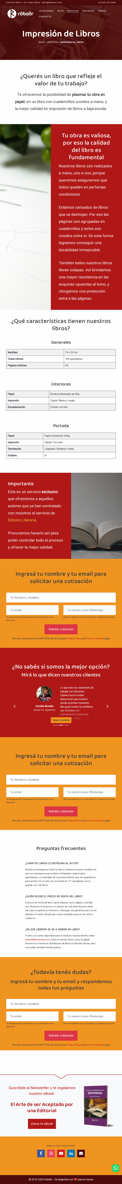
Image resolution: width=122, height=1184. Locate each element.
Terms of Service (95, 638)
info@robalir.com (52, 3)
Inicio (41, 42)
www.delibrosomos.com (37, 939)
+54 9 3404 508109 (31, 3)
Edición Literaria (22, 520)
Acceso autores (107, 3)
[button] (14, 706)
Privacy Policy (74, 638)
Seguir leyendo (61, 720)
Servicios (52, 42)
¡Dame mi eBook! (42, 1124)
